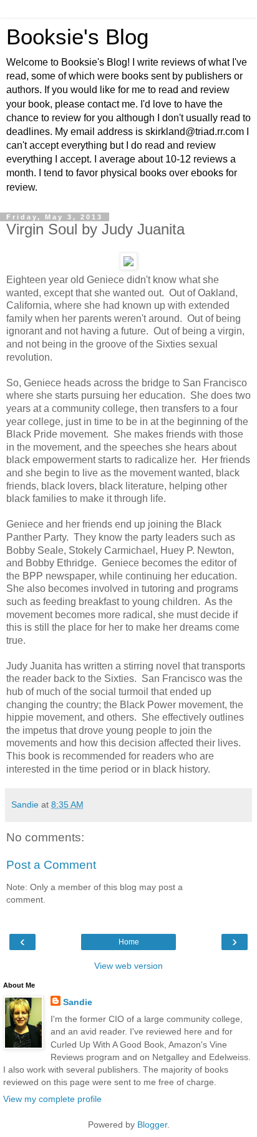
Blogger (152, 1124)
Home (129, 942)
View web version (128, 966)
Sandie (77, 1002)
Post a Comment (51, 864)
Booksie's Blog (77, 37)
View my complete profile (52, 1099)
